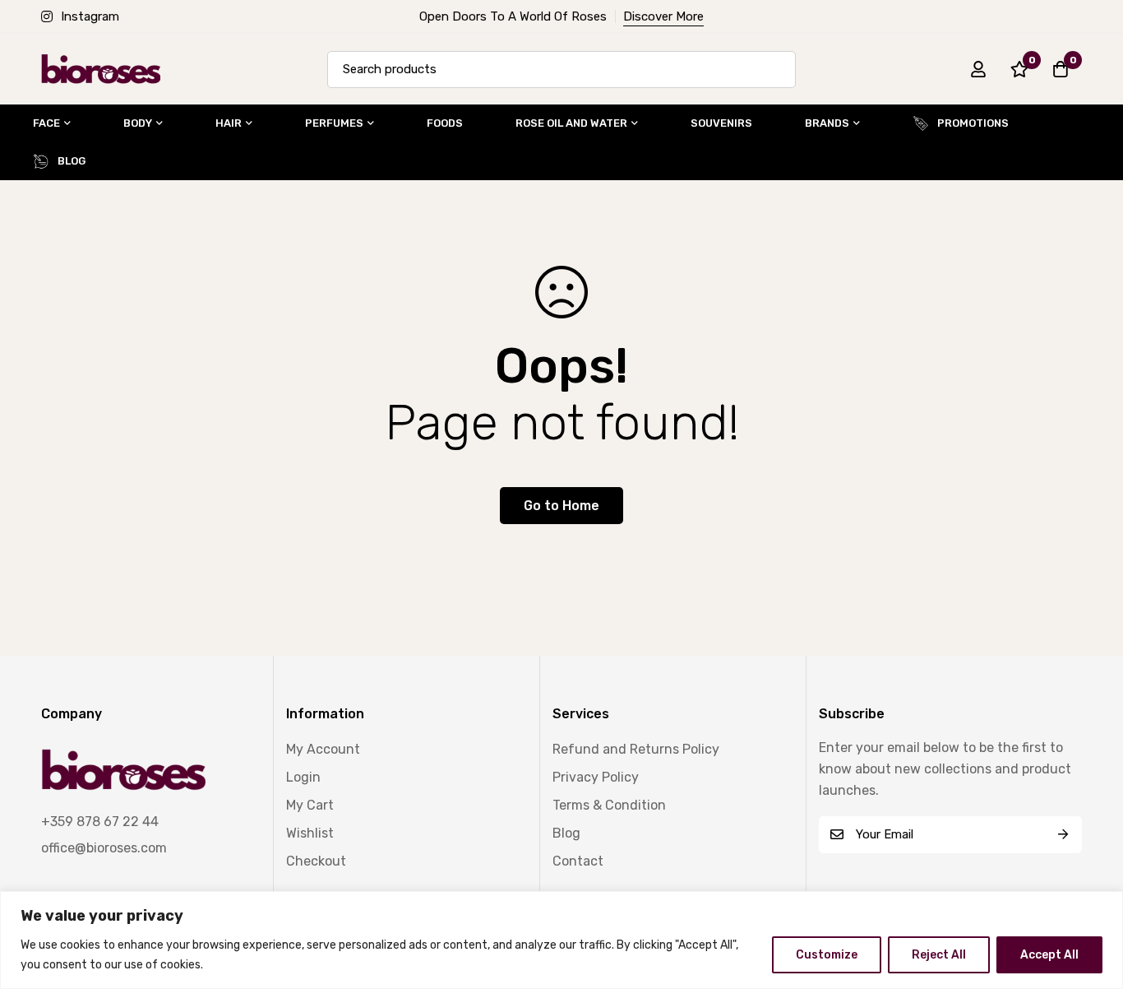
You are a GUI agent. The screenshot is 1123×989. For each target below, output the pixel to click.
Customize (826, 955)
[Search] (777, 69)
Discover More (663, 16)
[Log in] (978, 69)
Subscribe (1063, 834)
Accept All (1049, 955)
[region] (561, 940)
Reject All (939, 955)
